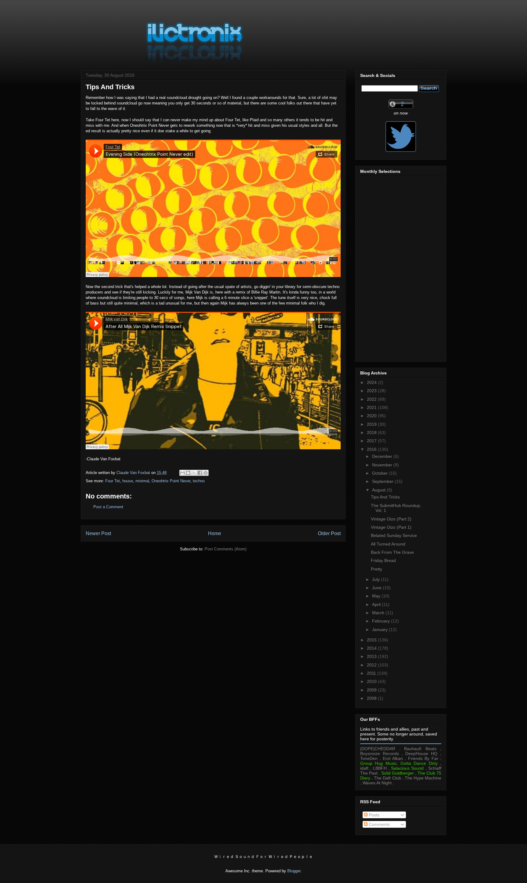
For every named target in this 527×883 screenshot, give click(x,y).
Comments (378, 824)
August (379, 489)
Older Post (329, 533)
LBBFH (380, 768)
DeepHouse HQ (421, 753)
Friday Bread (383, 560)
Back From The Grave (392, 552)
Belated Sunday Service (394, 535)
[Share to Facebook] (200, 473)
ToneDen (369, 758)
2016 (372, 449)
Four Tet (112, 481)
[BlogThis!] (188, 473)
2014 (372, 648)
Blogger (293, 871)
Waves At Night (377, 782)
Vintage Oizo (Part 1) (391, 527)
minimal (142, 481)
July (376, 579)
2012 (372, 664)
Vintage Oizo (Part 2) (391, 518)
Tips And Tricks (385, 496)
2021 (372, 407)
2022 (372, 399)
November (382, 464)
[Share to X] (194, 473)
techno (199, 481)
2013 (372, 656)
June (377, 587)
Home (214, 533)
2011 (372, 673)
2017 (372, 440)
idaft (364, 768)
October (380, 473)
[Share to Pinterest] (206, 473)
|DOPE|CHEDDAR (377, 748)
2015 (372, 639)
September (383, 481)
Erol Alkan (393, 758)
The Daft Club (387, 777)
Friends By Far (423, 758)
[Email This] (182, 473)
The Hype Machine (423, 777)
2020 (372, 415)
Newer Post (98, 533)
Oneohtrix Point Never (171, 481)
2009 (372, 690)
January (380, 629)
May (377, 595)
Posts (373, 814)
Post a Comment (108, 507)
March (378, 612)
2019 (372, 424)
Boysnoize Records (379, 753)
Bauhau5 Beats (420, 748)
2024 (372, 382)
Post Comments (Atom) (225, 549)
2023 (372, 390)
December (382, 456)
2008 (372, 698)
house (127, 481)
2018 (372, 432)
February (381, 620)
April (377, 604)
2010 (372, 681)
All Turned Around (388, 544)
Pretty (376, 569)
